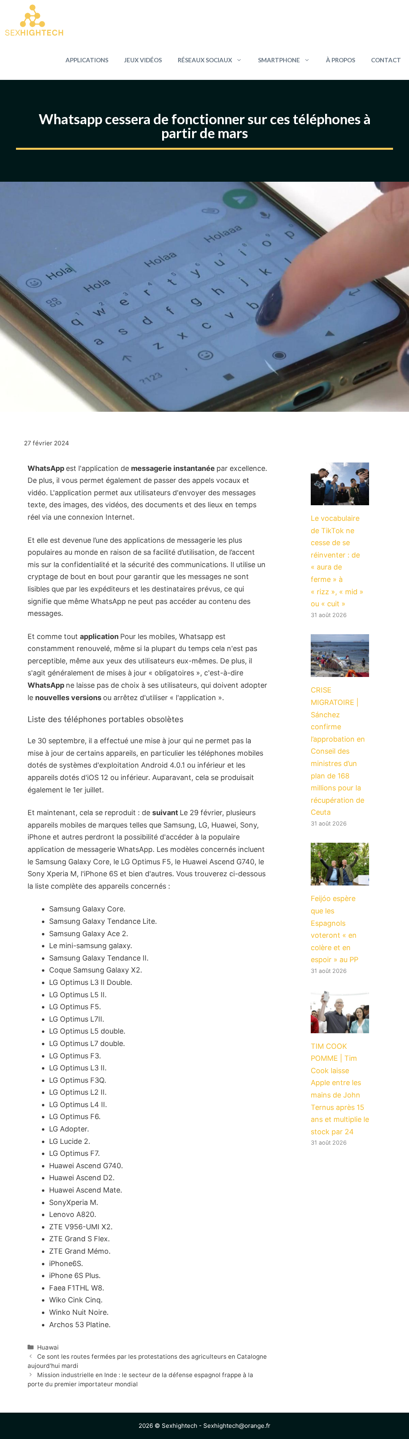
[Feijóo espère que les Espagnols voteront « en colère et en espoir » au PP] (340, 879)
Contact (386, 60)
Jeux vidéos (143, 60)
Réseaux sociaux (205, 60)
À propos (340, 60)
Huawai (48, 1347)
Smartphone (279, 60)
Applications (87, 60)
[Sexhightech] (34, 20)
